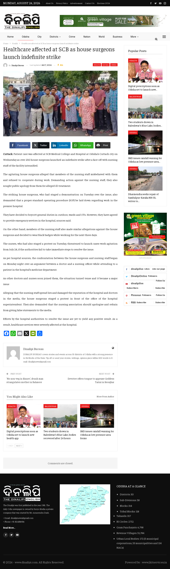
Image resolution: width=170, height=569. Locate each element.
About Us (49, 3)
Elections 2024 (103, 3)
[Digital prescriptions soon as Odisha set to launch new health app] (24, 416)
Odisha (25, 36)
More (133, 36)
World (102, 36)
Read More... (9, 527)
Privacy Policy (62, 3)
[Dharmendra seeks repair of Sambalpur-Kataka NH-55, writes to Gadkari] (145, 179)
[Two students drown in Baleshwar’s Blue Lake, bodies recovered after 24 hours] (60, 416)
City (40, 36)
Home (10, 36)
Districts (54, 36)
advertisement (76, 3)
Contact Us (89, 3)
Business (117, 36)
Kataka (106, 65)
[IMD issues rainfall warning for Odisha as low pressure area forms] (97, 416)
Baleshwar (50, 406)
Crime (72, 36)
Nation (87, 36)
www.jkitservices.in (154, 562)
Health (97, 65)
